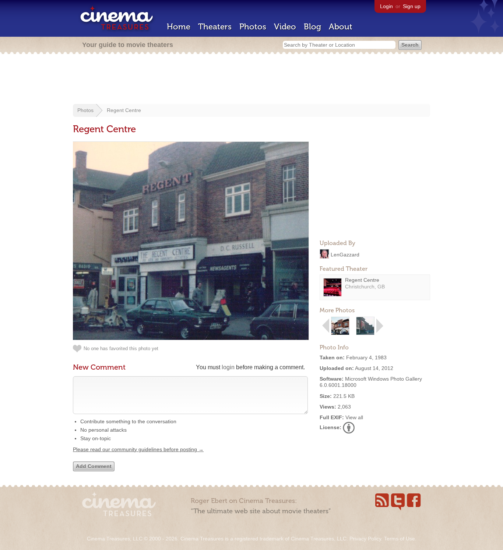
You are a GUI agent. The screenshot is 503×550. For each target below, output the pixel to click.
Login (386, 6)
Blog (312, 27)
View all (354, 417)
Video (285, 27)
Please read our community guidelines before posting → (138, 449)
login (228, 367)
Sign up (412, 6)
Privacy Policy (365, 539)
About (340, 27)
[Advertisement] (251, 79)
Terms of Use (399, 539)
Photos (252, 27)
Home (178, 27)
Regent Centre (124, 110)
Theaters (215, 27)
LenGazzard (345, 254)
